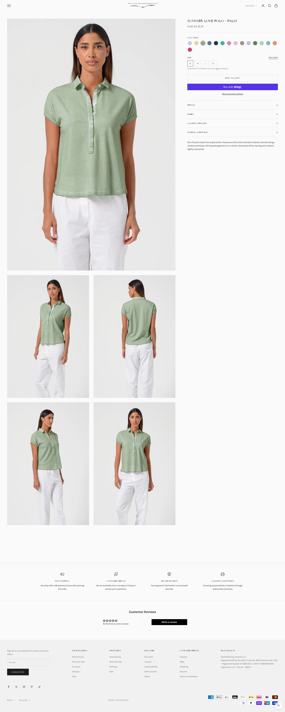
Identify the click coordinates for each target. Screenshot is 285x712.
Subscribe (17, 672)
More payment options (232, 94)
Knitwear (76, 666)
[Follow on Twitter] (16, 686)
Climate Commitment (222, 581)
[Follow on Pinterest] (31, 686)
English (250, 6)
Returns (183, 671)
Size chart (273, 57)
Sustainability (150, 666)
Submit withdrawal (188, 676)
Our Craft (148, 657)
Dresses (75, 671)
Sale (74, 676)
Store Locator (150, 671)
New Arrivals (78, 657)
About (147, 676)
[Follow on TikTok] (39, 686)
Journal (147, 662)
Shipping (184, 666)
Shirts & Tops (78, 662)
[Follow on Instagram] (24, 686)
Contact (183, 657)
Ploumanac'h (228, 650)
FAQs (182, 662)
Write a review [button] (169, 622)
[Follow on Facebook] (8, 686)
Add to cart (232, 78)
